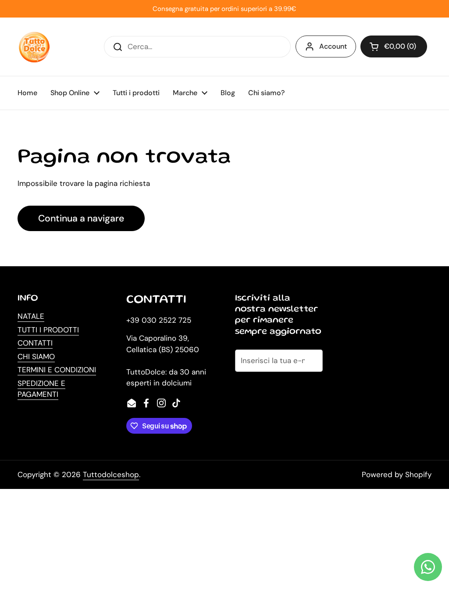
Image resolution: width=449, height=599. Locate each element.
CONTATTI (35, 343)
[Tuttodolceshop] (34, 47)
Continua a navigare (81, 218)
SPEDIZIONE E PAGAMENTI (41, 388)
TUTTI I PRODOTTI (48, 330)
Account (333, 46)
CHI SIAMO (36, 356)
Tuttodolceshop (111, 474)
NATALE (31, 316)
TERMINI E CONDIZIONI (57, 369)
